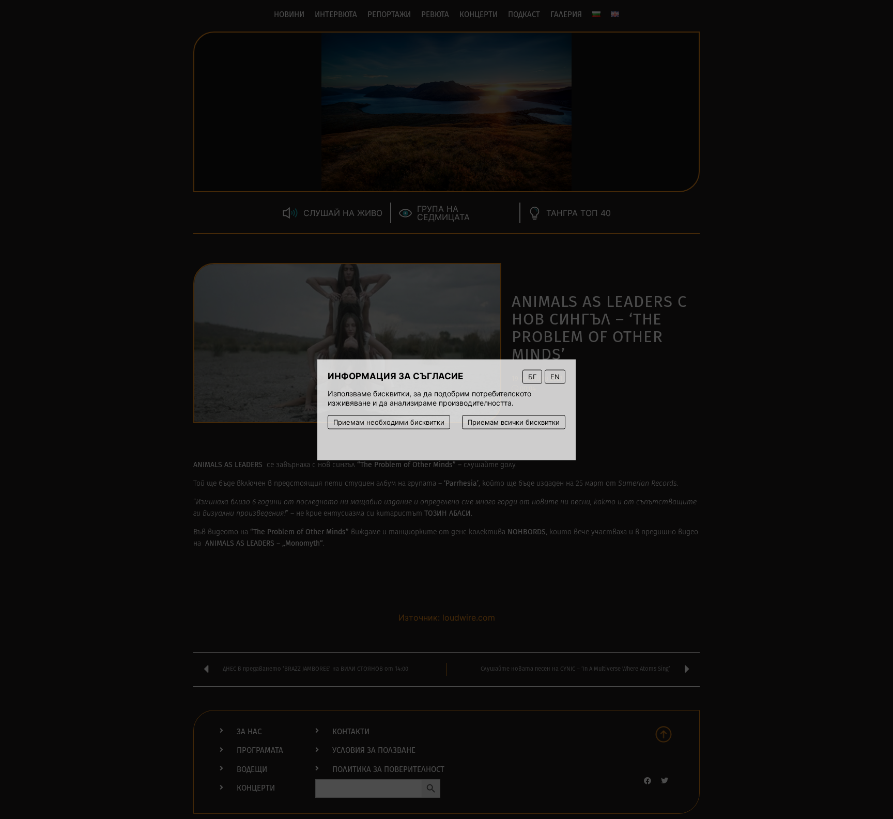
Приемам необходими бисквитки (388, 422)
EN (555, 376)
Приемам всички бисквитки (514, 422)
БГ (532, 376)
